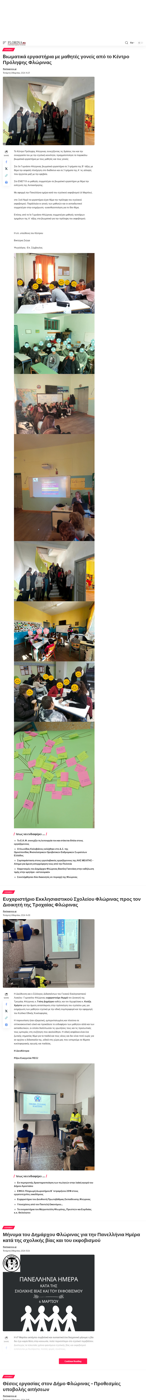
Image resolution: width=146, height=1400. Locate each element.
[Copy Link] (6, 175)
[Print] (6, 182)
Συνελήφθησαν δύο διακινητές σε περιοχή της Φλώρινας (47, 877)
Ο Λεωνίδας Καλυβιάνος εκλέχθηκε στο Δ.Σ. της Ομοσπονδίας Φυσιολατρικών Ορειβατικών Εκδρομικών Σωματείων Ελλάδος (50, 852)
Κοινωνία (9, 49)
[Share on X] (6, 168)
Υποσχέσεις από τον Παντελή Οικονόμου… (40, 1204)
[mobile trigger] (5, 43)
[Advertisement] (73, 20)
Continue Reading (73, 1361)
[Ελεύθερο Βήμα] (17, 43)
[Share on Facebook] (6, 161)
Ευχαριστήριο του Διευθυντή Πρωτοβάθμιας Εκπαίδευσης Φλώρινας (54, 1199)
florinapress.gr (10, 69)
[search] (126, 42)
